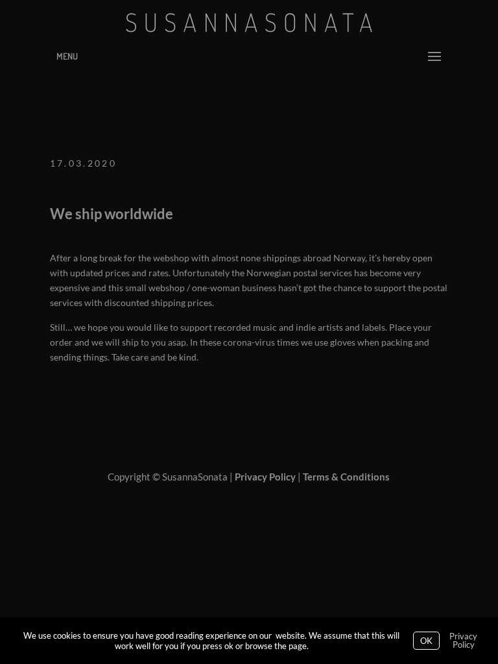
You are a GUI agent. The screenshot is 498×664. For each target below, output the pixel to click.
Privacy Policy (265, 476)
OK (426, 640)
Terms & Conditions (346, 476)
